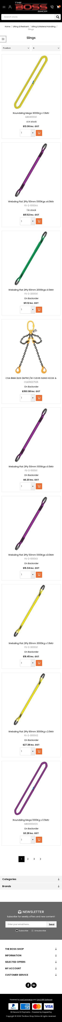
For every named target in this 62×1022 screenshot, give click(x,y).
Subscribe (23, 930)
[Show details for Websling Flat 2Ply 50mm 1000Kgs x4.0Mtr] (31, 170)
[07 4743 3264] (52, 7)
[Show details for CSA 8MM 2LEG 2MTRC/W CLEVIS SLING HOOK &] (31, 346)
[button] (33, 133)
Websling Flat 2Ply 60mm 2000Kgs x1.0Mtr (31, 289)
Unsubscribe (40, 930)
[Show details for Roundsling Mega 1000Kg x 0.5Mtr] (31, 788)
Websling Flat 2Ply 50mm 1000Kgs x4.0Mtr (31, 201)
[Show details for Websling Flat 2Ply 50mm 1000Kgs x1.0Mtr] (31, 435)
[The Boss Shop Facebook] (28, 985)
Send (51, 924)
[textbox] (28, 17)
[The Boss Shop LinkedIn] (34, 985)
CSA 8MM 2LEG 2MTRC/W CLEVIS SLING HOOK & (31, 378)
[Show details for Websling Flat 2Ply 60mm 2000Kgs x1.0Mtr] (31, 258)
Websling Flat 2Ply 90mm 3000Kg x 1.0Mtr (31, 643)
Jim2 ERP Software (44, 999)
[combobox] (25, 133)
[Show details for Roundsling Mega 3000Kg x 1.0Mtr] (31, 81)
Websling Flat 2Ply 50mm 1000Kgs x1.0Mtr (31, 466)
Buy (39, 133)
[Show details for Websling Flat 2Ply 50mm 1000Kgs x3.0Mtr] (31, 523)
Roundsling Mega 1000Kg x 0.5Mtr (31, 820)
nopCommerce (26, 999)
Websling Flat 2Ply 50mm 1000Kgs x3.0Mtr (31, 554)
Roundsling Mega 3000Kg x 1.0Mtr (31, 113)
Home (7, 26)
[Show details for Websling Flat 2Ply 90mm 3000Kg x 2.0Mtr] (31, 700)
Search (58, 17)
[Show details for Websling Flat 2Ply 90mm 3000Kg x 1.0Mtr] (31, 611)
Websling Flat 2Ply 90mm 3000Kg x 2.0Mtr (31, 731)
